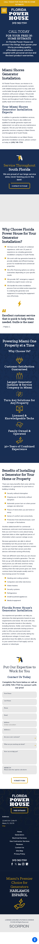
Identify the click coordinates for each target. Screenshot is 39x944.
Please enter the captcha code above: (15, 770)
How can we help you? (11, 751)
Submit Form (19, 781)
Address (6, 722)
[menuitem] (19, 831)
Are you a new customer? (12, 737)
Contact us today (19, 186)
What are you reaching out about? (14, 744)
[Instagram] (23, 864)
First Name (7, 693)
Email (6, 715)
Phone (6, 708)
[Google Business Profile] (27, 864)
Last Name (7, 701)
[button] (34, 939)
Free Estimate (19, 810)
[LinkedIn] (19, 864)
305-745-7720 (19, 22)
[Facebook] (12, 864)
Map (3, 826)
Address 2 (7, 730)
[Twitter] (16, 864)
